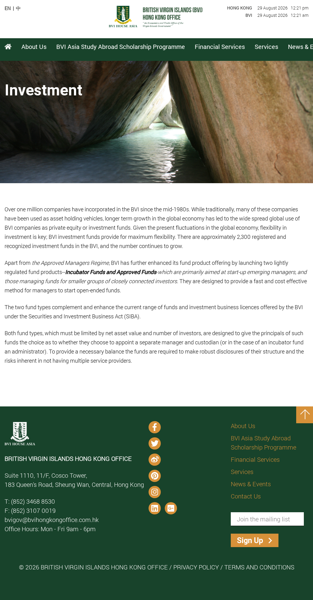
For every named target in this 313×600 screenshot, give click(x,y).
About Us (243, 426)
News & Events (251, 484)
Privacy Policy (196, 567)
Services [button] (266, 46)
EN (8, 8)
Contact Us (246, 496)
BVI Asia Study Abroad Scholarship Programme (263, 442)
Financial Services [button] (220, 46)
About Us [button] (33, 46)
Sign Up (250, 540)
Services (242, 472)
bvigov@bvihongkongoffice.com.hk (52, 520)
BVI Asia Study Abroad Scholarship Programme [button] (120, 46)
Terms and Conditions (259, 567)
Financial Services (255, 459)
